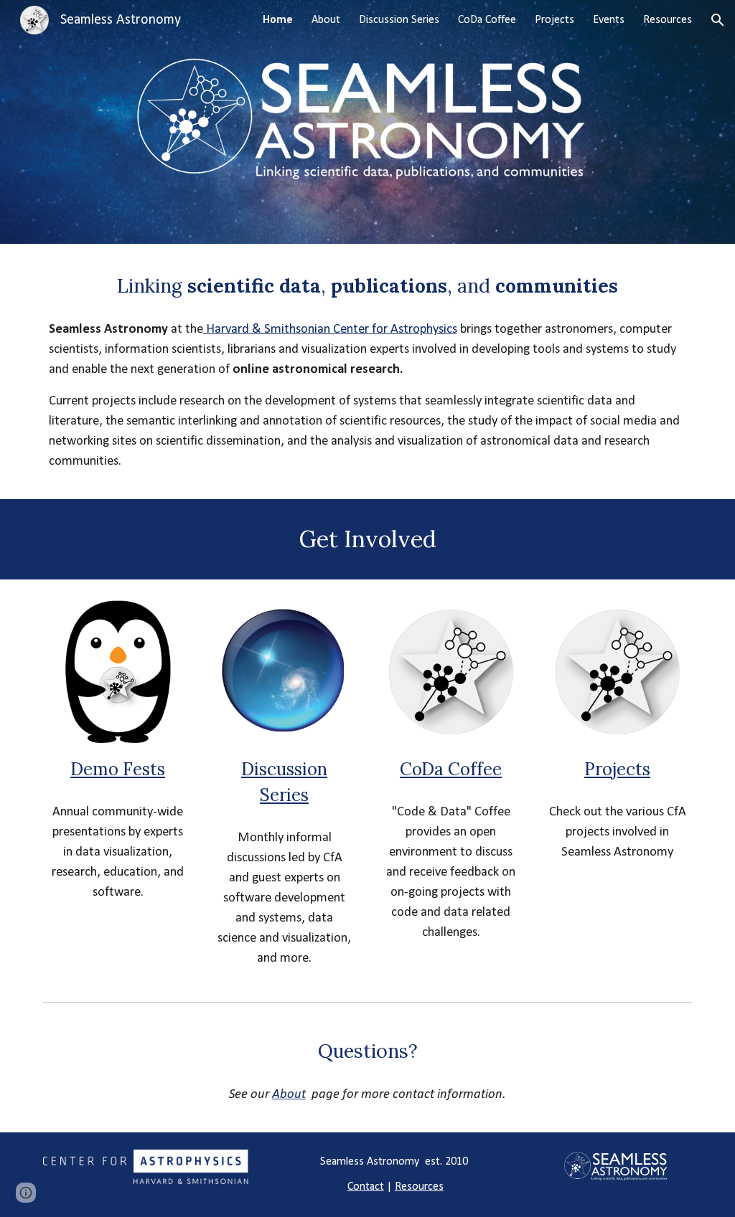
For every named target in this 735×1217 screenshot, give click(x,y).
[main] (368, 285)
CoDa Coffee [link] (487, 20)
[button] (718, 20)
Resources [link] (667, 20)
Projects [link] (554, 20)
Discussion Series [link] (399, 20)
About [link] (326, 20)
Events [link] (608, 20)
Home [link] (278, 20)
